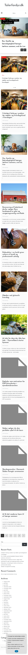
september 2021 (8, 631)
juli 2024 (6, 600)
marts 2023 (6, 616)
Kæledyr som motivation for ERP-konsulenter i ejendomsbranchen (13, 383)
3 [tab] (15, 87)
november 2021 (7, 630)
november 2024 (7, 595)
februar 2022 (7, 626)
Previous (22, 50)
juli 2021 (6, 633)
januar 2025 (6, 593)
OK (16, 651)
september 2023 (8, 611)
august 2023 (7, 612)
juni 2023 (6, 614)
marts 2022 (6, 624)
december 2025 (7, 586)
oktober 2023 (7, 609)
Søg (2, 542)
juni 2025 (6, 590)
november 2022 (7, 619)
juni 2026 (6, 585)
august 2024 (7, 598)
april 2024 (6, 604)
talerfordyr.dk (8, 22)
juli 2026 (6, 583)
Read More (8, 49)
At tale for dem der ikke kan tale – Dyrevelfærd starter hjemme (13, 340)
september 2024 (8, 597)
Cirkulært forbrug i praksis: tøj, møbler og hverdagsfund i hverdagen (12, 80)
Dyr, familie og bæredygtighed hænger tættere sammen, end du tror (13, 43)
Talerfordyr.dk (14, 5)
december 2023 (7, 607)
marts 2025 (6, 592)
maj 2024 (6, 602)
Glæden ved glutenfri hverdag (8, 566)
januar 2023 (6, 617)
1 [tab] (12, 87)
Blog (4, 20)
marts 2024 (6, 605)
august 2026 (7, 581)
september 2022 (8, 621)
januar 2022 (6, 628)
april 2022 (6, 623)
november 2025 (7, 588)
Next (25, 50)
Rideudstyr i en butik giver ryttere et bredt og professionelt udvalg (13, 254)
